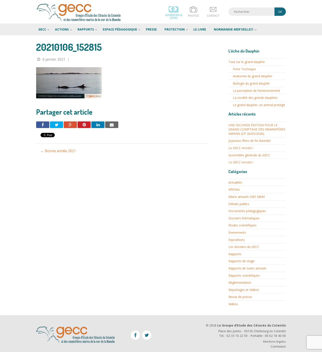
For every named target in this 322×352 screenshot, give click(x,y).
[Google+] (70, 124)
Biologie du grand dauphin (251, 83)
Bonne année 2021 (58, 150)
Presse (151, 29)
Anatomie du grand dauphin (252, 76)
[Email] (111, 124)
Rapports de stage (241, 261)
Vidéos (233, 304)
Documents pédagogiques (247, 211)
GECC (79, 12)
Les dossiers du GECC (243, 247)
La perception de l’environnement (256, 90)
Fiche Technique (244, 69)
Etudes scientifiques (242, 225)
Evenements (237, 232)
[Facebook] (42, 124)
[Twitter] (56, 124)
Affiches (234, 189)
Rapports (86, 29)
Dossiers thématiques (244, 218)
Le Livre (199, 29)
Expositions (236, 240)
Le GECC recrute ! (240, 148)
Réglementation (239, 282)
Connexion (278, 346)
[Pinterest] (84, 124)
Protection (175, 29)
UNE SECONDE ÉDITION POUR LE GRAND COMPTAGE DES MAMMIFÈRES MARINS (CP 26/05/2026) (256, 129)
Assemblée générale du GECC (249, 155)
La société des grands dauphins (255, 98)
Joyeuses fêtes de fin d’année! (249, 141)
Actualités (235, 182)
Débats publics (238, 204)
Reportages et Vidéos (243, 290)
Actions (62, 29)
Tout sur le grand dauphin (246, 62)
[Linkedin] (97, 124)
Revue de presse (240, 297)
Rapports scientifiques (244, 275)
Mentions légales (274, 341)
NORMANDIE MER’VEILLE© (233, 29)
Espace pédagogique (120, 29)
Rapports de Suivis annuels (247, 268)
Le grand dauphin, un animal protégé (259, 105)
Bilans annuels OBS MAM (246, 197)
